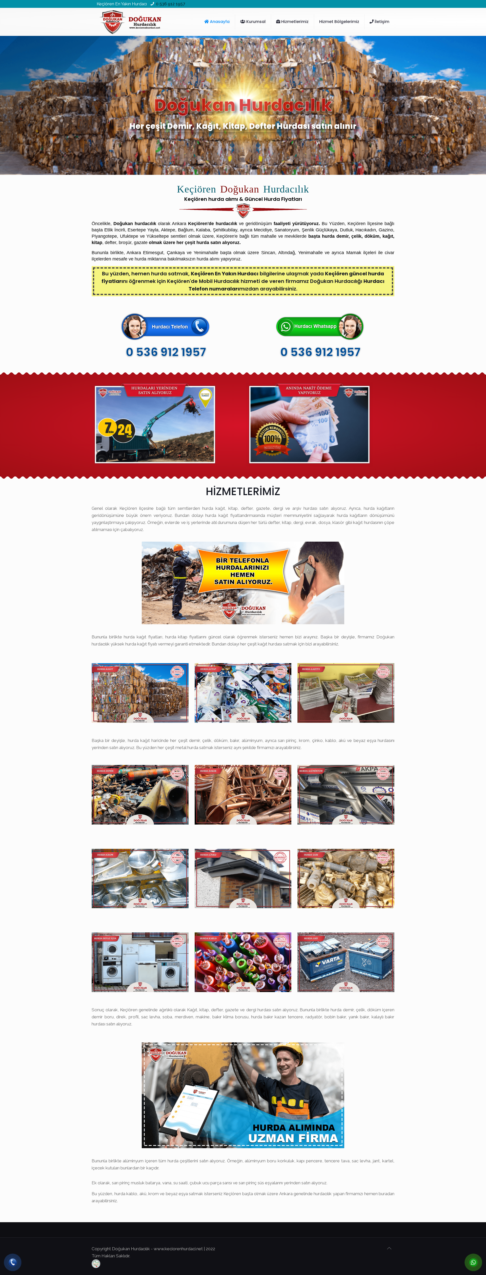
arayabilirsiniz (104, 1200)
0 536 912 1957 (170, 3)
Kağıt (192, 1009)
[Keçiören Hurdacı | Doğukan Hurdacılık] (130, 22)
